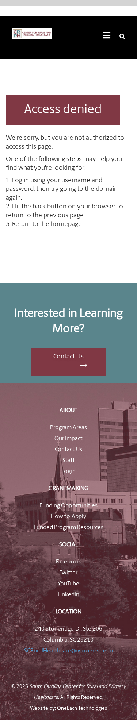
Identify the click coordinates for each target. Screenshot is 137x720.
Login (68, 471)
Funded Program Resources (68, 528)
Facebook (68, 562)
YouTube (68, 584)
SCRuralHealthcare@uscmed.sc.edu (68, 651)
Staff (68, 460)
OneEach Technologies (82, 708)
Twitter (68, 573)
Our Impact (68, 439)
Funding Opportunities (68, 506)
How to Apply (68, 517)
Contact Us (68, 357)
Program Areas (68, 428)
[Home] (32, 33)
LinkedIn (68, 595)
